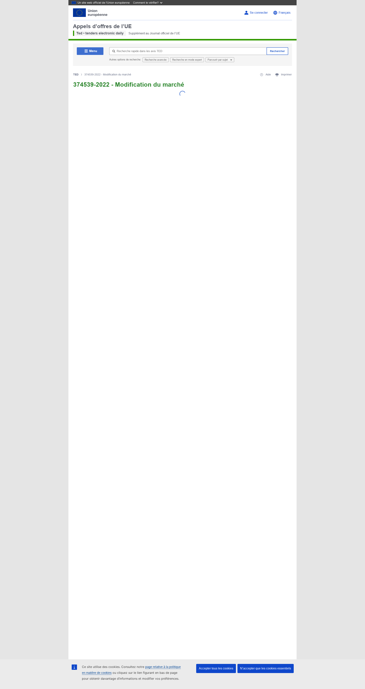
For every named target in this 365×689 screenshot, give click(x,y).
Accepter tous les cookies (216, 668)
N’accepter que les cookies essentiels (265, 668)
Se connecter (259, 12)
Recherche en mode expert (187, 59)
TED (76, 74)
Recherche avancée (156, 59)
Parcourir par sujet (218, 59)
